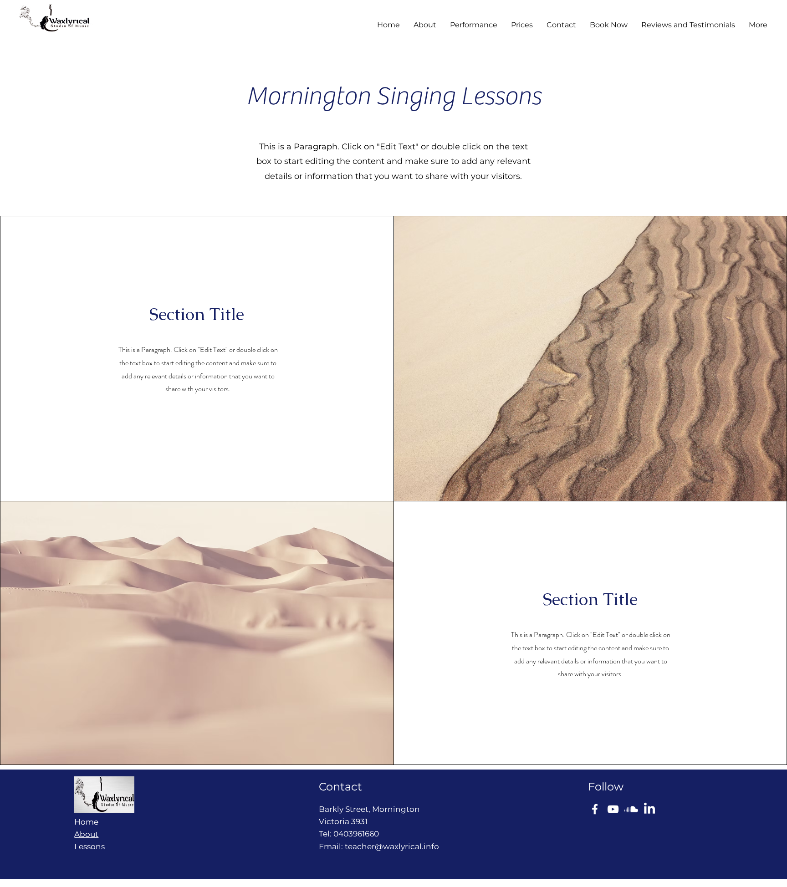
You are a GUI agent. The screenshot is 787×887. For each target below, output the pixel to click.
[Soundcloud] (631, 809)
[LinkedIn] (649, 809)
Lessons (89, 846)
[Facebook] (595, 809)
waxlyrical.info (411, 846)
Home (86, 821)
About (86, 834)
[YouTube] (613, 809)
